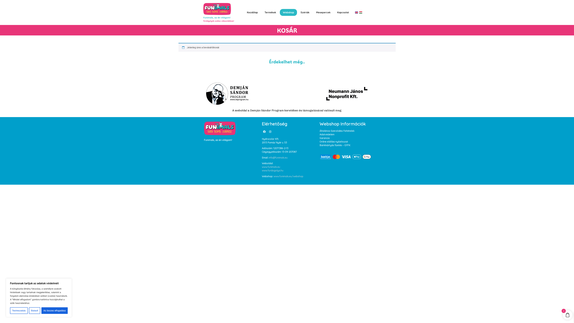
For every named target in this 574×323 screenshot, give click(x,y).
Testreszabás (19, 310)
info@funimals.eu (278, 157)
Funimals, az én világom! (216, 17)
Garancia (325, 138)
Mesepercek (323, 12)
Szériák (305, 12)
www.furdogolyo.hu (272, 170)
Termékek (270, 12)
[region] (39, 297)
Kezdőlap (252, 12)
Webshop (288, 12)
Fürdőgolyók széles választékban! (218, 21)
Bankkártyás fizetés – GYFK (335, 145)
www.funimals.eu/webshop (288, 176)
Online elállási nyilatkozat (334, 141)
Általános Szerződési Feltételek (337, 130)
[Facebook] (264, 131)
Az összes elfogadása (54, 310)
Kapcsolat (343, 12)
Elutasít (34, 310)
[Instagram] (270, 131)
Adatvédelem (327, 134)
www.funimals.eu (271, 166)
